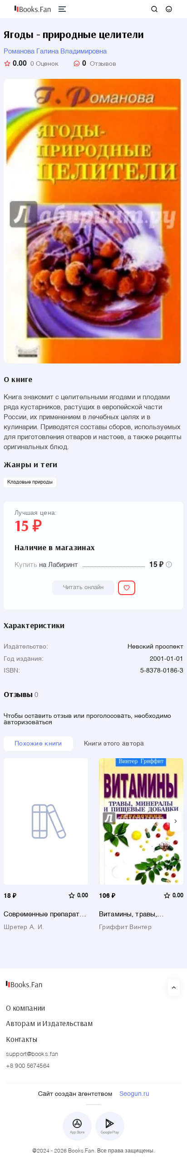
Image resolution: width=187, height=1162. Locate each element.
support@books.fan (32, 1054)
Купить (26, 565)
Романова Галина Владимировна (55, 51)
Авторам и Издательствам (49, 1023)
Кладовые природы (30, 482)
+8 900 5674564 (27, 1066)
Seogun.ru (134, 1094)
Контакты (21, 1039)
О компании (25, 1007)
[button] (176, 821)
